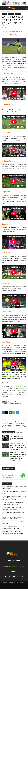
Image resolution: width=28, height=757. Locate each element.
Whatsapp (5, 376)
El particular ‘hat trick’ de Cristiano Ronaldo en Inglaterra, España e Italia (20, 424)
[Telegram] (17, 412)
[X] (6, 412)
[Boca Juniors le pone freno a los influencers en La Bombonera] (5, 438)
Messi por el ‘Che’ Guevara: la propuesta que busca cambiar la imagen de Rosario (13, 527)
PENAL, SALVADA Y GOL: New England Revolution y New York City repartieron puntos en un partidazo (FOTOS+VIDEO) (18, 456)
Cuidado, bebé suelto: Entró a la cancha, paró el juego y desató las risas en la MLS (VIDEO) (14, 492)
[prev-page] (3, 464)
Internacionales (11, 14)
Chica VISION (14, 584)
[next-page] (5, 464)
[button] (2, 8)
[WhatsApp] (13, 412)
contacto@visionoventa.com (17, 566)
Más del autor (19, 432)
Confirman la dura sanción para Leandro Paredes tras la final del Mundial (12, 508)
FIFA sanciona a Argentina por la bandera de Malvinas (13, 513)
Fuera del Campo (20, 582)
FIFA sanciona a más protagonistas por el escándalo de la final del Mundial (12, 503)
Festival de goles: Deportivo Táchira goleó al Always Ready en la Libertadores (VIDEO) (8, 424)
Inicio (3, 11)
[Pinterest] (10, 412)
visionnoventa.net (18, 386)
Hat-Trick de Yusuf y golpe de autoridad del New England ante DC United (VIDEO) (14, 517)
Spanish (7, 1)
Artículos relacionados (8, 432)
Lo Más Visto (17, 14)
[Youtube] (22, 576)
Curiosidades (8, 11)
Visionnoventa (18, 403)
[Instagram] (9, 576)
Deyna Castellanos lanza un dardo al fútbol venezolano (13, 522)
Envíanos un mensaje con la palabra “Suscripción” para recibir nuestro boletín (9, 475)
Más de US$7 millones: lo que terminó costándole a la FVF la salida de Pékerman (12, 532)
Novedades (11, 403)
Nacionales (4, 582)
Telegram (13, 376)
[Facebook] (3, 412)
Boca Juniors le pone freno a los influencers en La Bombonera (18, 438)
